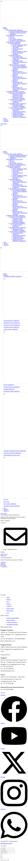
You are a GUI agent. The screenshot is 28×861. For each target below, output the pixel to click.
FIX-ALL (6, 499)
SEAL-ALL (6, 501)
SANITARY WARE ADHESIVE (12, 391)
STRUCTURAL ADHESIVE (11, 329)
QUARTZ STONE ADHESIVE (11, 327)
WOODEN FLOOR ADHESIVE (12, 506)
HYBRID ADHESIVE (9, 389)
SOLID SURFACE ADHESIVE (11, 320)
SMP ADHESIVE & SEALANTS (12, 455)
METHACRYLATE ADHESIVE (12, 387)
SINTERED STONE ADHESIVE (12, 323)
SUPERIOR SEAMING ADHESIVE (13, 276)
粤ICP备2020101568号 (6, 843)
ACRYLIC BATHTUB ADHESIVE (12, 453)
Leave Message (4, 859)
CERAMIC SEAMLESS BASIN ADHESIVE (15, 451)
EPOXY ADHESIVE (9, 384)
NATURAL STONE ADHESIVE (12, 325)
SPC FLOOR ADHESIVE (10, 504)
